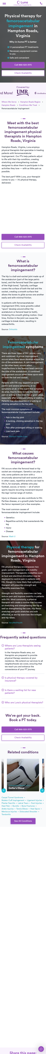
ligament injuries (34, 800)
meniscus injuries (9, 812)
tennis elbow (22, 809)
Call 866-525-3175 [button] (23, 65)
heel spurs (35, 809)
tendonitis (6, 814)
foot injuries (36, 803)
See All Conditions (23, 821)
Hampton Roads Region (30, 102)
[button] (4, 3)
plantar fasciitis (9, 803)
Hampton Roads (8, 105)
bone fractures (28, 806)
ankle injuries (8, 809)
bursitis (16, 806)
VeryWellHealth (15, 623)
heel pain (6, 806)
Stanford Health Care (18, 436)
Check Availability (23, 73)
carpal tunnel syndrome (13, 797)
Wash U (12, 536)
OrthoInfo (13, 329)
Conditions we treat (28, 105)
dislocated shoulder (29, 812)
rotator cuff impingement (13, 800)
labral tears (23, 803)
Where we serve (9, 102)
